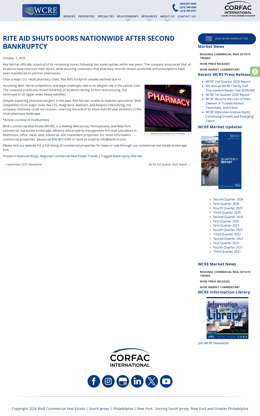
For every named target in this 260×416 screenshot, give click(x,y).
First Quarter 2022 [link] (226, 243)
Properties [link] (86, 16)
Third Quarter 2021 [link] (227, 251)
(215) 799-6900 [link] (188, 7)
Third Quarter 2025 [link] (227, 212)
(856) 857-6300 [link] (188, 3)
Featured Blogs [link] (28, 156)
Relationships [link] (127, 16)
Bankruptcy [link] (121, 156)
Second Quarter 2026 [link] (228, 199)
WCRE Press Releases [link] (215, 64)
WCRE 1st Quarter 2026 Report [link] (228, 95)
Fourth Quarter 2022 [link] (228, 230)
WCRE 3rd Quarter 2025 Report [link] (168, 164)
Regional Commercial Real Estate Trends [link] (69, 156)
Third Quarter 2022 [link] (227, 234)
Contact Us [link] (186, 16)
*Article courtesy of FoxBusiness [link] (26, 120)
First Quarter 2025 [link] (226, 221)
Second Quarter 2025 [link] (228, 217)
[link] (255, 72)
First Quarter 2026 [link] (226, 204)
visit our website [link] (24, 145)
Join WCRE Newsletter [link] (231, 38)
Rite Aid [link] (136, 156)
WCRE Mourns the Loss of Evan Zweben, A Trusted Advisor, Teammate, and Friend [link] (228, 103)
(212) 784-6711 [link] (188, 10)
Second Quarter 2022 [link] (228, 238)
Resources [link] (149, 16)
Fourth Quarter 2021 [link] (228, 247)
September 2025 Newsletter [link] (24, 164)
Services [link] (69, 16)
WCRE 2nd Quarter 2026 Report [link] (228, 81)
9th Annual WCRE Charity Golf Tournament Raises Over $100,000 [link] (230, 88)
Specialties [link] (106, 16)
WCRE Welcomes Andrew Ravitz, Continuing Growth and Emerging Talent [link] (230, 116)
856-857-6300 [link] (61, 139)
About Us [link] (167, 16)
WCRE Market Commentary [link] (220, 69)
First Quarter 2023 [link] (226, 225)
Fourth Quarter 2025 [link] (228, 208)
